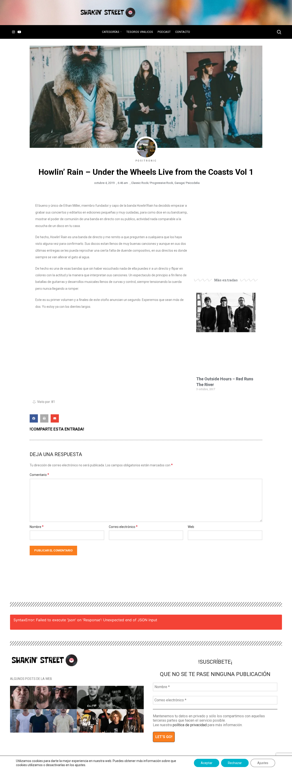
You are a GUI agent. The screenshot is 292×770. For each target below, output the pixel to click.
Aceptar (206, 763)
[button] (34, 418)
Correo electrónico (123, 527)
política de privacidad (190, 725)
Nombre (37, 527)
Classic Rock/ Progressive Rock (152, 183)
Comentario (39, 474)
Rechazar (235, 763)
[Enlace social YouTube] (19, 32)
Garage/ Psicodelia (187, 183)
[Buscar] (279, 32)
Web (191, 527)
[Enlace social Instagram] (13, 32)
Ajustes (262, 763)
